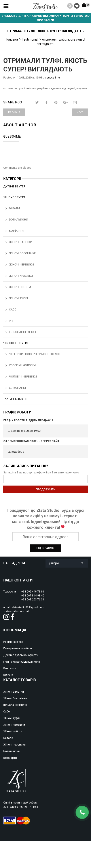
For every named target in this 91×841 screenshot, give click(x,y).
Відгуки (8, 675)
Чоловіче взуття (15, 343)
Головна (12, 39)
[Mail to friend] (75, 102)
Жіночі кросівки (21, 275)
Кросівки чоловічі (22, 365)
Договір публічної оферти (20, 655)
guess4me (53, 77)
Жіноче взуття (14, 197)
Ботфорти (16, 230)
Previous (14, 112)
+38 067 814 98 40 (32, 595)
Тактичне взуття (15, 398)
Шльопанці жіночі (22, 332)
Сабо (13, 309)
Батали (14, 208)
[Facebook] (46, 102)
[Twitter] (37, 102)
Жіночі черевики (21, 264)
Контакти (9, 668)
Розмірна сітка (13, 641)
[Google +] (65, 102)
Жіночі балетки (20, 242)
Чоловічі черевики (23, 376)
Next (80, 112)
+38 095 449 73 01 (32, 591)
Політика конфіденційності (21, 661)
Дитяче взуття (14, 186)
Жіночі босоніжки (22, 253)
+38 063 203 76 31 (32, 599)
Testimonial (30, 39)
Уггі (12, 320)
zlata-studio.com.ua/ (16, 611)
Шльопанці (17, 387)
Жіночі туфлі (18, 298)
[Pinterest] (56, 102)
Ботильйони (18, 219)
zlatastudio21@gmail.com (27, 607)
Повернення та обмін (17, 648)
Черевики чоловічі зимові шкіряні (34, 354)
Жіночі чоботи (20, 287)
